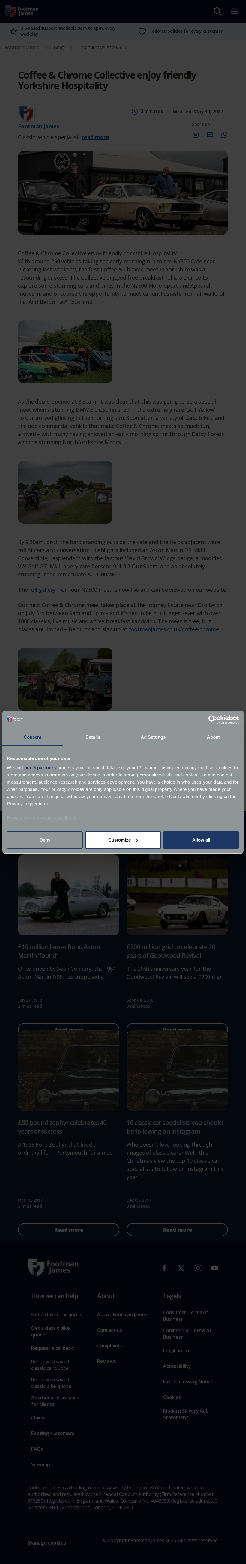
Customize (119, 839)
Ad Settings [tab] (153, 737)
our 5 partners (40, 767)
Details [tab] (93, 737)
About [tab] (213, 737)
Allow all (201, 839)
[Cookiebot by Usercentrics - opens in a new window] (213, 719)
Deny (45, 839)
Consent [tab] (33, 737)
